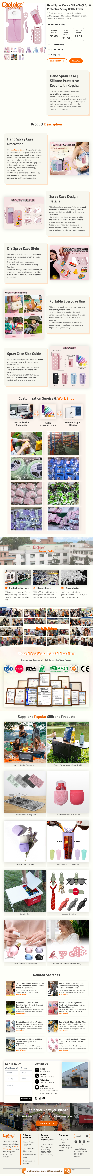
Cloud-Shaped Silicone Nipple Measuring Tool (68, 963)
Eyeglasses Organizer (68, 914)
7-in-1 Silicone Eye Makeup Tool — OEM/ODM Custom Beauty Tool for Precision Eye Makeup (30, 985)
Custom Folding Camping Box (24, 765)
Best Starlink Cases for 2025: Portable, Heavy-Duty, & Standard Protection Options (29, 1004)
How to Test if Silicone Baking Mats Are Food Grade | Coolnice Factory (72, 1023)
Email (42, 1068)
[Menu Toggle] (49, 5)
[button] (7, 24)
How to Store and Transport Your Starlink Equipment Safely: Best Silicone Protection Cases (71, 985)
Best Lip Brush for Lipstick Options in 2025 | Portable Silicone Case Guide (72, 1041)
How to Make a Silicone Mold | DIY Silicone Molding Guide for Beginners (29, 1041)
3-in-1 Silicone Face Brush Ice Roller (68, 814)
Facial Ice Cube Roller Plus (25, 864)
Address (44, 1085)
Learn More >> (21, 994)
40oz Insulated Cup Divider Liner (68, 864)
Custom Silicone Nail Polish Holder (25, 963)
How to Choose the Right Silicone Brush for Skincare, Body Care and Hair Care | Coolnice (72, 1004)
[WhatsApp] (37, 1081)
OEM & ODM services (10, 1147)
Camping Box (24, 914)
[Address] (37, 1087)
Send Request (26, 1098)
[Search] (88, 1136)
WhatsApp (44, 1080)
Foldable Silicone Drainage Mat (25, 814)
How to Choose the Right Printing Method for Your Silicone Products (29, 1023)
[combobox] (79, 1136)
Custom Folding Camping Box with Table (68, 765)
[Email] (37, 1070)
